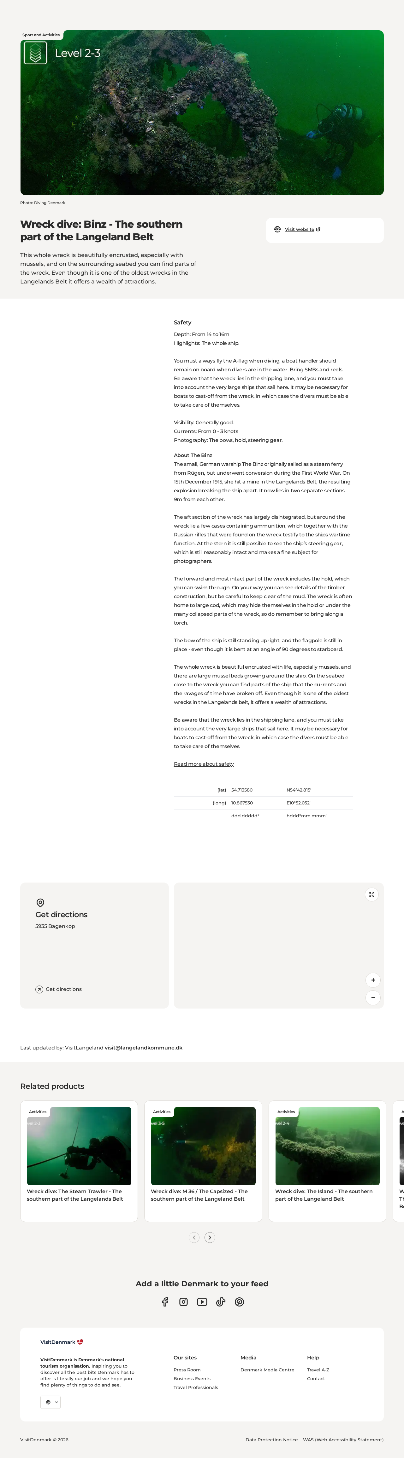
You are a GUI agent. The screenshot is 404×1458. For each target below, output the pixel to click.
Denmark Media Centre (267, 1370)
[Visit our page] (183, 1301)
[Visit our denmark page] (164, 1301)
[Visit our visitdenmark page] (202, 1301)
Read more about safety (204, 764)
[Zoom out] (373, 997)
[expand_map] (372, 894)
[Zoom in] (373, 980)
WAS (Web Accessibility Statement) (343, 1440)
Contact (316, 1378)
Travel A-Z (318, 1370)
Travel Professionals (196, 1387)
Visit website (299, 229)
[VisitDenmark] (62, 1342)
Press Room (187, 1370)
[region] (279, 946)
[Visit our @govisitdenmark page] (220, 1301)
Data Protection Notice (272, 1440)
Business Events (192, 1378)
